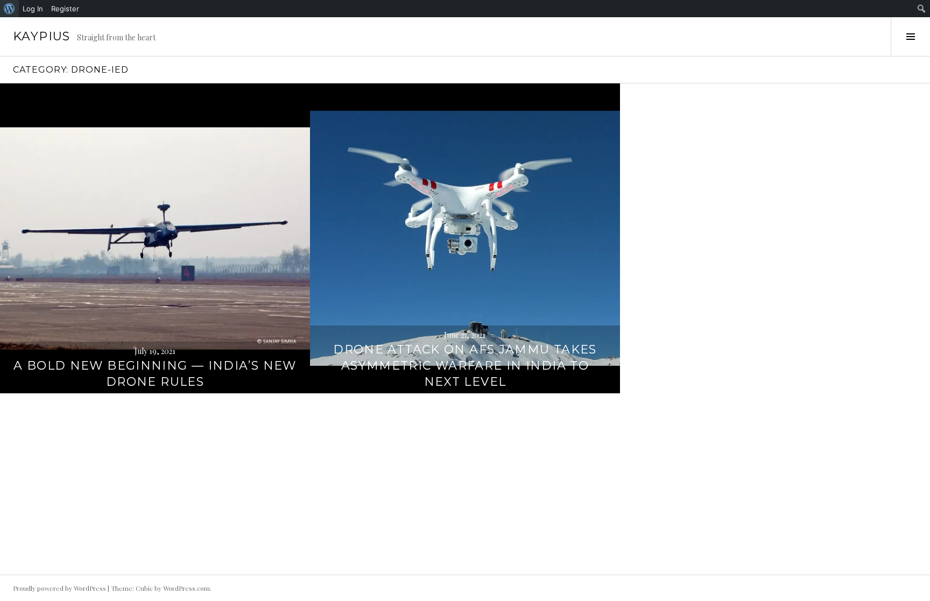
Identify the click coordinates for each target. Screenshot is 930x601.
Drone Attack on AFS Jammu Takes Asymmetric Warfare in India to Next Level (465, 365)
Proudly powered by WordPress (59, 588)
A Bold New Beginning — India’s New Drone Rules (155, 373)
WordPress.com (186, 588)
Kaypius (42, 36)
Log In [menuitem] (33, 8)
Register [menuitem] (65, 8)
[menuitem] (9, 8)
